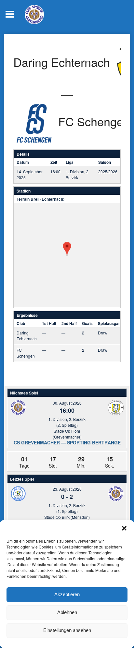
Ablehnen (67, 612)
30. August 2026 (67, 403)
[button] (124, 528)
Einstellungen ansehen (67, 630)
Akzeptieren (67, 594)
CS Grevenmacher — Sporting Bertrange (67, 442)
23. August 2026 (67, 489)
